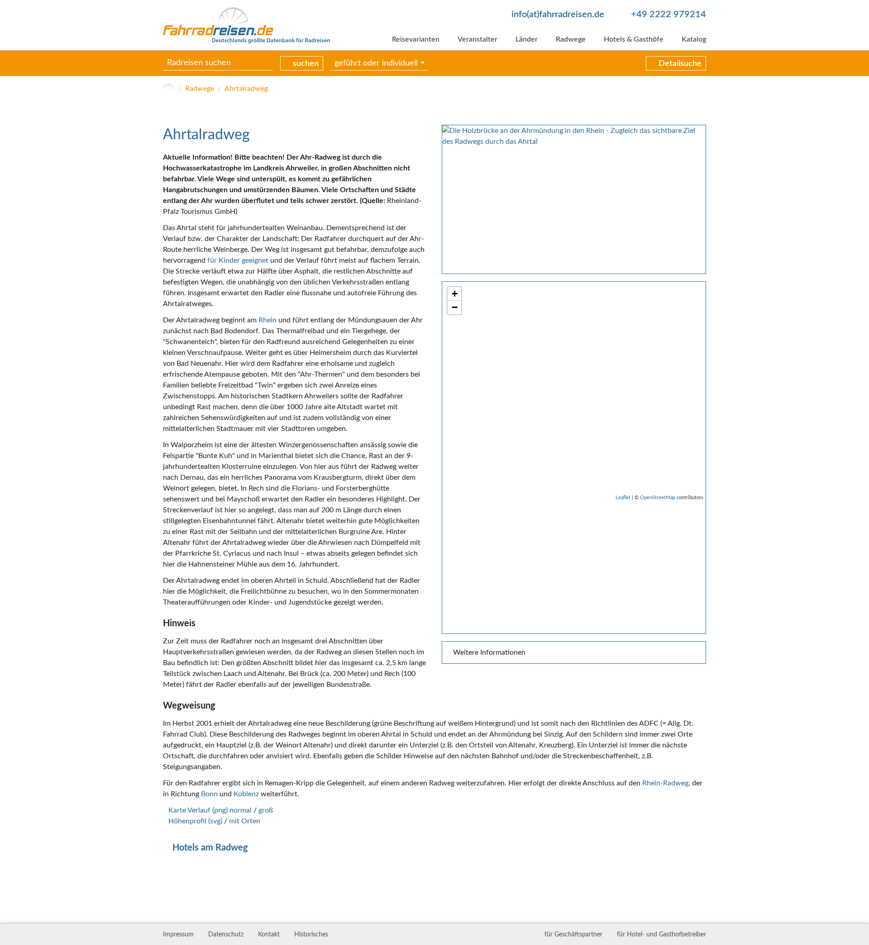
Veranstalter (477, 39)
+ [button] (455, 293)
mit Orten (244, 821)
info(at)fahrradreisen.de (557, 14)
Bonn (209, 794)
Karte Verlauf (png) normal (210, 810)
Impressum (178, 934)
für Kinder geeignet (237, 260)
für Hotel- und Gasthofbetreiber (661, 934)
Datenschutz (226, 934)
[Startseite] (169, 88)
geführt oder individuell (376, 63)
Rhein (267, 320)
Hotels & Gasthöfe (634, 39)
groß (265, 810)
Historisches (311, 934)
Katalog (694, 39)
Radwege (571, 39)
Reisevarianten (415, 39)
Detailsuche (680, 64)
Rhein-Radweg (665, 783)
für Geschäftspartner (573, 934)
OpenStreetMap (657, 497)
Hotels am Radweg (210, 847)
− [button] (455, 307)
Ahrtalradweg (246, 88)
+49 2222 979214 (668, 14)
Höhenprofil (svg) (195, 821)
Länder (527, 39)
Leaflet (623, 497)
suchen (306, 64)
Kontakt (269, 934)
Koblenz (246, 794)
